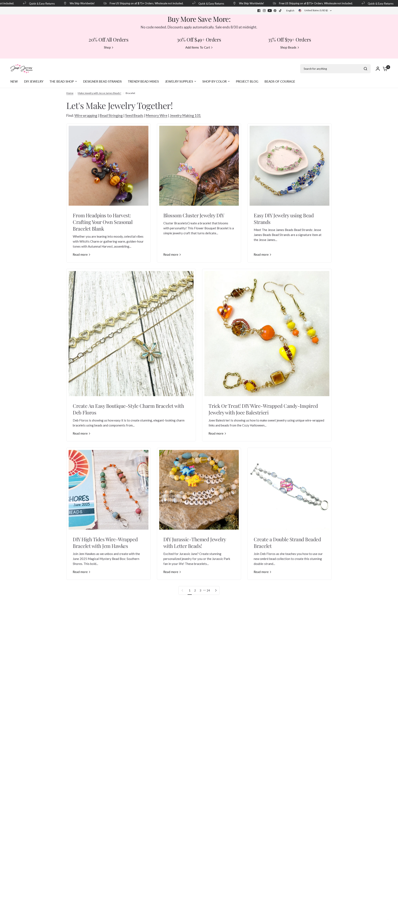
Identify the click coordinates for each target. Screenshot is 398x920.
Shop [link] (107, 47)
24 (208, 590)
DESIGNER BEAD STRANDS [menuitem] (102, 81)
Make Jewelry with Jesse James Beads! (99, 93)
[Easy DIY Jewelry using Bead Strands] (289, 166)
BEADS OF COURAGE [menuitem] (280, 81)
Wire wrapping (85, 115)
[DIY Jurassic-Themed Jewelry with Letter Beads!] (199, 490)
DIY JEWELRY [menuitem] (33, 81)
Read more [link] (80, 254)
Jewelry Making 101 (185, 115)
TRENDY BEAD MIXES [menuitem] (143, 81)
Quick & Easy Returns (29, 3)
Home (69, 93)
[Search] (365, 68)
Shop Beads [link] (288, 47)
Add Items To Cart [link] (197, 47)
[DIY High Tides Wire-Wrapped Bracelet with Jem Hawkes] (108, 490)
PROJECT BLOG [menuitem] (247, 81)
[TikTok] (280, 10)
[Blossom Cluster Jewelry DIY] (199, 166)
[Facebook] (259, 10)
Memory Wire (156, 115)
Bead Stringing (111, 115)
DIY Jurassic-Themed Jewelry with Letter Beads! (194, 542)
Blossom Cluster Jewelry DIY (193, 215)
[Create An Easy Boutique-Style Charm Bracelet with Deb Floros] (131, 333)
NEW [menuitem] (14, 81)
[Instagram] (264, 10)
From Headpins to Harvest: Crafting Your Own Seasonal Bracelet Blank (103, 222)
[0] (384, 69)
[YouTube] (269, 10)
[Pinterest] (275, 10)
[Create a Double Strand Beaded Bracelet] (289, 490)
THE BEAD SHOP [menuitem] (62, 81)
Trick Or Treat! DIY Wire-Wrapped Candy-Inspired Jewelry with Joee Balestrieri (263, 409)
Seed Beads (134, 115)
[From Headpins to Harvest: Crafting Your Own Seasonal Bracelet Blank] (108, 166)
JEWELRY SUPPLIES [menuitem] (179, 81)
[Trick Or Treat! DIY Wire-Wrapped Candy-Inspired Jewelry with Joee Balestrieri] (266, 333)
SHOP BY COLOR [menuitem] (214, 81)
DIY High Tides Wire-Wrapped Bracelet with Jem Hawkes (105, 542)
